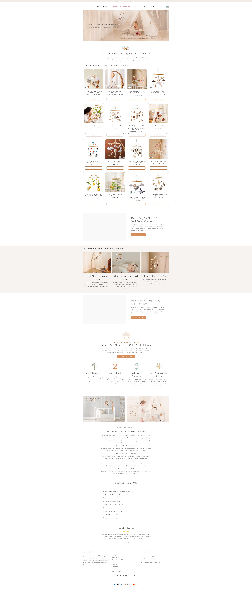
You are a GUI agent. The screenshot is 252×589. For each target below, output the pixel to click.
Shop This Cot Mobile (138, 234)
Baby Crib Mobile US (116, 571)
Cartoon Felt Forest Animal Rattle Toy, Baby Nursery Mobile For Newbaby (93, 126)
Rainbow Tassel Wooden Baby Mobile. (158, 161)
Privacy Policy (115, 564)
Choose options (115, 99)
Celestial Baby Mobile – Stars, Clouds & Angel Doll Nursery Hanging (136, 162)
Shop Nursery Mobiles (138, 317)
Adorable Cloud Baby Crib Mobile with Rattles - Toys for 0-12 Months (158, 92)
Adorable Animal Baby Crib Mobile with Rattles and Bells (94, 92)
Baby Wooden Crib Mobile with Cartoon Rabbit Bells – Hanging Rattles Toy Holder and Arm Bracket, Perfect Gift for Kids (136, 127)
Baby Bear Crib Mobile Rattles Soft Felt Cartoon (158, 126)
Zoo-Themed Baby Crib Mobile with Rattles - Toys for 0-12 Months (158, 195)
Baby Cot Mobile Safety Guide (118, 559)
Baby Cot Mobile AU (116, 568)
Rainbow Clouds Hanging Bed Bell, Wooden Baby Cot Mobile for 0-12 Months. (137, 93)
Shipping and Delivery (117, 555)
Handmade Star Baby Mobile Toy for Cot (115, 126)
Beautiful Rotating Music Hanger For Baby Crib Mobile (115, 92)
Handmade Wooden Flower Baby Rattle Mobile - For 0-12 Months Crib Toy (93, 196)
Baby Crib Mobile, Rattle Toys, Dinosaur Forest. (115, 195)
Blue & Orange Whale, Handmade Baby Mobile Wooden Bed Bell (137, 198)
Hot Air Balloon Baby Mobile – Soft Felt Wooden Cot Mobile (115, 162)
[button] (161, 6)
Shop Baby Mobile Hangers (126, 356)
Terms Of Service (116, 566)
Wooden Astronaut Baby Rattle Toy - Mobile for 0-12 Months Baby (93, 162)
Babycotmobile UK (127, 586)
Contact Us (114, 562)
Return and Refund (116, 557)
